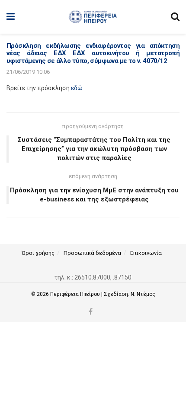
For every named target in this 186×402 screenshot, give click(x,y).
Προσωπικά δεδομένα (92, 253)
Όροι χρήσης (38, 253)
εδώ (77, 88)
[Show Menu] (10, 17)
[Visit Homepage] (93, 16)
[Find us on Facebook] (91, 312)
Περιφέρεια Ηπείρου (75, 294)
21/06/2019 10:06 (28, 72)
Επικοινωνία (146, 253)
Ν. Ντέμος (143, 294)
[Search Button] (175, 17)
